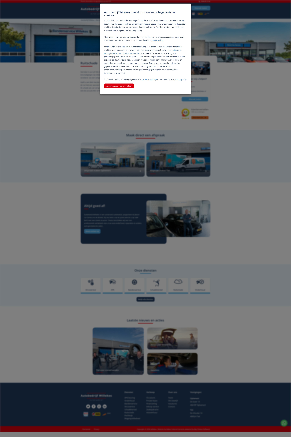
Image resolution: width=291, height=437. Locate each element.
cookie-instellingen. (150, 79)
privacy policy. (157, 40)
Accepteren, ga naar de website (119, 86)
